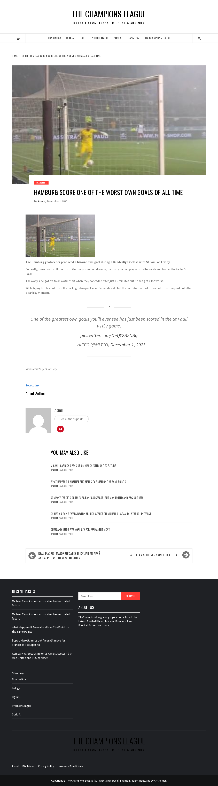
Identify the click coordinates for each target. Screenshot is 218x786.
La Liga (70, 38)
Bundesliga (54, 38)
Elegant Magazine (139, 780)
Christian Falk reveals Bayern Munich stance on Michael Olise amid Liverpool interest (101, 514)
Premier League (100, 38)
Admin (41, 201)
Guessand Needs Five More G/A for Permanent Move (80, 530)
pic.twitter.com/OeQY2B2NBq (109, 335)
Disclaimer (28, 766)
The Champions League (109, 14)
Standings (18, 673)
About (15, 766)
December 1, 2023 (128, 345)
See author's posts (71, 419)
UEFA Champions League (157, 38)
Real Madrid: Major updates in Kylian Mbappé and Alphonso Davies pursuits (69, 555)
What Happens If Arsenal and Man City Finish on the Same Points (88, 482)
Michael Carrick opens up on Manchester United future (83, 466)
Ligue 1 (82, 38)
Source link (32, 385)
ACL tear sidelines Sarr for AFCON (153, 555)
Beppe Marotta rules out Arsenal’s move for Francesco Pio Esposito (38, 643)
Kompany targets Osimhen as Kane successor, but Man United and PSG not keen (97, 498)
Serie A (117, 38)
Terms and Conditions (70, 766)
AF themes (160, 780)
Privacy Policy (46, 766)
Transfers (133, 38)
